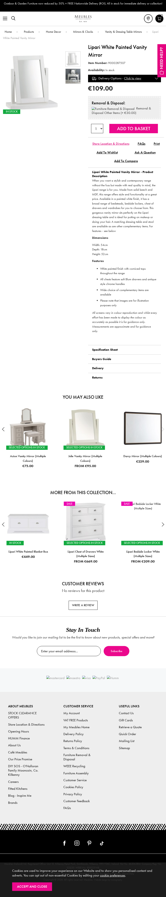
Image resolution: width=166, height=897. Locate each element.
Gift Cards (126, 720)
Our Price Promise (20, 759)
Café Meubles (17, 752)
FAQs (141, 144)
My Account (71, 713)
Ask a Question (145, 152)
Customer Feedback (76, 801)
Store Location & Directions (110, 144)
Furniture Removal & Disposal (76, 757)
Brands (12, 803)
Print (157, 144)
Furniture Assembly (76, 773)
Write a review (83, 605)
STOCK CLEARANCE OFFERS (22, 715)
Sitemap (124, 748)
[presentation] (3, 429)
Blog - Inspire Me (19, 795)
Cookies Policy (73, 787)
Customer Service (75, 780)
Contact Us (126, 713)
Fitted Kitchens (17, 789)
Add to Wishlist (107, 152)
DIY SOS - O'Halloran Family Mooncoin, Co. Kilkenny (23, 770)
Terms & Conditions (76, 748)
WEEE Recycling (74, 766)
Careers (13, 782)
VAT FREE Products (75, 720)
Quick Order (127, 734)
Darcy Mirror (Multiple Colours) (140, 456)
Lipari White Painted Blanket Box (26, 552)
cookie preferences (112, 875)
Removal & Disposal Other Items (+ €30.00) (121, 110)
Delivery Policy (73, 734)
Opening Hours (18, 731)
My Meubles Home (76, 727)
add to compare (126, 161)
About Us (14, 745)
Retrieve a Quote (130, 727)
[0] (159, 22)
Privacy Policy (72, 794)
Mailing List (126, 741)
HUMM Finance (19, 738)
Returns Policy (72, 741)
